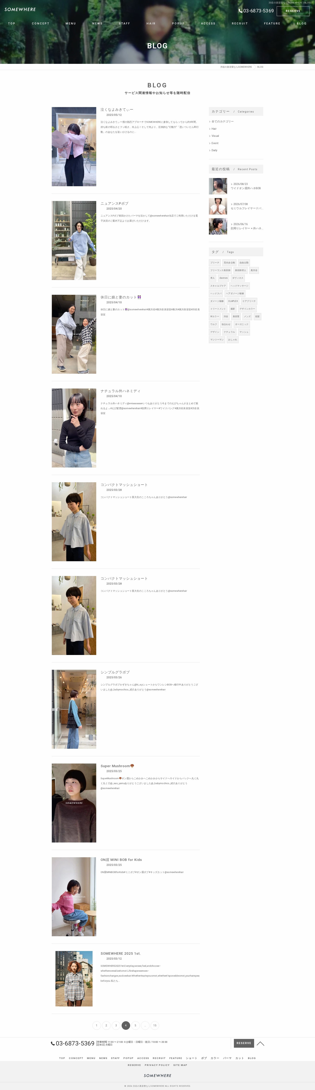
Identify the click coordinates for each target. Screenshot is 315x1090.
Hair (214, 128)
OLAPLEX (233, 301)
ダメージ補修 (217, 301)
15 (154, 1025)
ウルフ (213, 324)
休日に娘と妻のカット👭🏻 (121, 297)
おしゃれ (232, 339)
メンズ (247, 316)
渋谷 (226, 316)
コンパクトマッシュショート (124, 485)
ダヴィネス (237, 278)
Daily (214, 150)
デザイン (214, 332)
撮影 (233, 309)
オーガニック (241, 324)
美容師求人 (240, 270)
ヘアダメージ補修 (235, 293)
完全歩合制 (229, 262)
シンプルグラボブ (115, 672)
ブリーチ (214, 262)
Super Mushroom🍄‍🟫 (118, 766)
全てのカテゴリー (223, 121)
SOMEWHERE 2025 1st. (121, 953)
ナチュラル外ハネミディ (121, 391)
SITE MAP (180, 1065)
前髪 (257, 316)
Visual (215, 136)
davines (223, 278)
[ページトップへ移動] (260, 1043)
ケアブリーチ (249, 301)
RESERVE (293, 11)
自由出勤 (244, 262)
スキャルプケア (218, 286)
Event (215, 143)
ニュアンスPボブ (115, 203)
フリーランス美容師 (220, 270)
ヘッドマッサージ (239, 286)
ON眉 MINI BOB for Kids (121, 860)
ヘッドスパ (215, 293)
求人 (212, 278)
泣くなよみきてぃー (117, 109)
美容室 (236, 316)
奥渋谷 (254, 270)
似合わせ (226, 324)
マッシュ (244, 332)
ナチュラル (229, 332)
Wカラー (214, 316)
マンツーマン (217, 339)
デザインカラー (247, 309)
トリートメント (218, 309)
